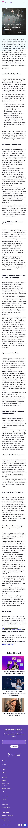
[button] (24, 2)
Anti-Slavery (4, 818)
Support (3, 769)
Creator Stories (5, 783)
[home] (7, 2)
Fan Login (4, 764)
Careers (3, 802)
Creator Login (5, 767)
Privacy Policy (5, 804)
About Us (4, 799)
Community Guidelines (7, 815)
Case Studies (5, 786)
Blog (3, 791)
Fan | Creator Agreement (8, 821)
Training (3, 772)
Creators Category (6, 788)
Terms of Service (6, 807)
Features (4, 780)
